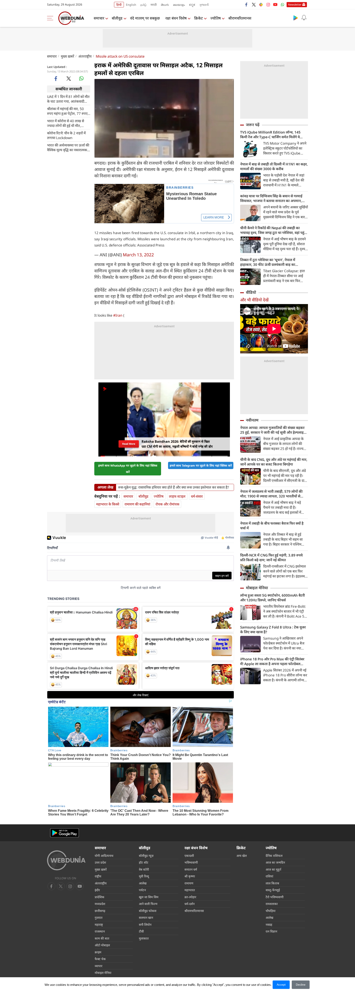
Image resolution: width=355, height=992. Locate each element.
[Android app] (64, 832)
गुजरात (99, 917)
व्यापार (98, 966)
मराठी (154, 5)
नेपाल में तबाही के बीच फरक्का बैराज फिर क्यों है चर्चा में (271, 525)
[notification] (304, 18)
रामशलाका (272, 904)
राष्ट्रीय (98, 876)
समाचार (99, 18)
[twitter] (254, 4)
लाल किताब (272, 883)
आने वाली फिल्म (148, 904)
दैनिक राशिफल (274, 856)
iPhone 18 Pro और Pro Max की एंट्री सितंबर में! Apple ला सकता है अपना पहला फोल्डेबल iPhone (272, 661)
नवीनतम (252, 420)
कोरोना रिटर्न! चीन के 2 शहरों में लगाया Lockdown (66, 135)
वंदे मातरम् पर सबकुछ (145, 18)
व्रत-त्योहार (190, 897)
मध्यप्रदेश (100, 904)
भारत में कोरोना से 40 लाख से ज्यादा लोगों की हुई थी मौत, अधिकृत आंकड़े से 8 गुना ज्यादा (66, 123)
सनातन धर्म (190, 869)
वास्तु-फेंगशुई (273, 890)
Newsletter (294, 4)
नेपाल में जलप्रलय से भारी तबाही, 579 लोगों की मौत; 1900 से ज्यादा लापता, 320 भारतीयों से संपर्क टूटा (271, 493)
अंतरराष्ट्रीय (85, 56)
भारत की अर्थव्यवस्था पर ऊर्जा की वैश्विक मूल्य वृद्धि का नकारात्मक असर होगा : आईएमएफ (68, 147)
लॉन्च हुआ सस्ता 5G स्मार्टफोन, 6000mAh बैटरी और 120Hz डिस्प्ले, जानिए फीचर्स (272, 597)
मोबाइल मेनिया (257, 587)
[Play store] (296, 18)
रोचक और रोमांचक (167, 504)
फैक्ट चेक (100, 959)
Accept (281, 984)
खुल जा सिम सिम (148, 897)
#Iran (117, 315)
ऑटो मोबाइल (102, 945)
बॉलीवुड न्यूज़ (146, 856)
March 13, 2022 (138, 255)
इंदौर (97, 890)
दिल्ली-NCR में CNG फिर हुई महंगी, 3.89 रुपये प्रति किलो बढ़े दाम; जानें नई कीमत (271, 557)
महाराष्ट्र (99, 924)
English (131, 5)
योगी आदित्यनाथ (104, 856)
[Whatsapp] (282, 4)
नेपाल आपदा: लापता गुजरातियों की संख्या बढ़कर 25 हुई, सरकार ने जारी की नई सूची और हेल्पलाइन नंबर (273, 430)
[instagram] (268, 4)
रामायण (188, 883)
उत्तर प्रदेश (100, 862)
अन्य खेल (241, 856)
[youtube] (275, 4)
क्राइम (98, 952)
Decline (300, 984)
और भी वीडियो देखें (254, 300)
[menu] (51, 18)
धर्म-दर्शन (189, 904)
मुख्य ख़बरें (67, 56)
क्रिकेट (198, 18)
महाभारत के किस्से (107, 504)
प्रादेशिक (99, 897)
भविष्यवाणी (191, 862)
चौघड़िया (270, 911)
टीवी (141, 931)
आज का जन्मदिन (275, 862)
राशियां (269, 876)
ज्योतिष (215, 18)
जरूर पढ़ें (252, 124)
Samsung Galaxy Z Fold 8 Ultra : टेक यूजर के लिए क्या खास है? (273, 629)
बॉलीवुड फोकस (147, 911)
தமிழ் (143, 5)
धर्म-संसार (197, 496)
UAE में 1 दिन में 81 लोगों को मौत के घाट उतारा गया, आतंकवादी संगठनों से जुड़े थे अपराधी (68, 98)
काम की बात (102, 938)
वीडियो (251, 292)
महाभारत (189, 890)
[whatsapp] (81, 78)
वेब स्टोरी (144, 869)
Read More (128, 444)
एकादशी (189, 856)
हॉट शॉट (143, 862)
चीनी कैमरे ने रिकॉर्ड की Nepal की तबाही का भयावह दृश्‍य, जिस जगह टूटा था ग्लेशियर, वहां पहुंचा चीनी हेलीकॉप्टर (274, 230)
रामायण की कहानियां (137, 504)
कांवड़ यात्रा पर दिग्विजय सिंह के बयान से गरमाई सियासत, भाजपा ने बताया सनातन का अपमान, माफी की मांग (271, 198)
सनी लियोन (145, 924)
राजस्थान (100, 931)
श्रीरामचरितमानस (239, 18)
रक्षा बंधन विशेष (176, 18)
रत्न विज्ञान (271, 931)
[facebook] (246, 4)
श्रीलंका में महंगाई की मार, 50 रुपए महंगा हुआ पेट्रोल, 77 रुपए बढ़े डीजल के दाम (67, 111)
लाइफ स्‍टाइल (177, 496)
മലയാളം (179, 5)
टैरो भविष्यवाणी (275, 897)
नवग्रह (269, 924)
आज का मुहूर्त (273, 869)
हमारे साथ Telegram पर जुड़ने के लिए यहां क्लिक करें (201, 465)
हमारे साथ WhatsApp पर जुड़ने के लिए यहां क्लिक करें (127, 468)
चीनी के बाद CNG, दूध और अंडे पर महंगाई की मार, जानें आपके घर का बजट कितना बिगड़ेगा (273, 462)
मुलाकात (144, 938)
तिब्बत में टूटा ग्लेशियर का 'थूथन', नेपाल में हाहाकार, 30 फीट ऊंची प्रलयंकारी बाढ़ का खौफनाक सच (267, 262)
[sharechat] (261, 4)
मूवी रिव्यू (144, 876)
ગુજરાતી (204, 5)
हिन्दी (119, 5)
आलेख (142, 883)
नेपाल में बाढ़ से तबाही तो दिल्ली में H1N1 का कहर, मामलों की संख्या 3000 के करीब (274, 166)
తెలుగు (165, 5)
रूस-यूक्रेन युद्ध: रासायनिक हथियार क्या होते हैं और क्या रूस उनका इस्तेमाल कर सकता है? (173, 487)
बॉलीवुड (117, 18)
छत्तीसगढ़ (100, 911)
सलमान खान (146, 917)
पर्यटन (142, 890)
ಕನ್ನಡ (192, 5)
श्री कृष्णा (189, 876)
